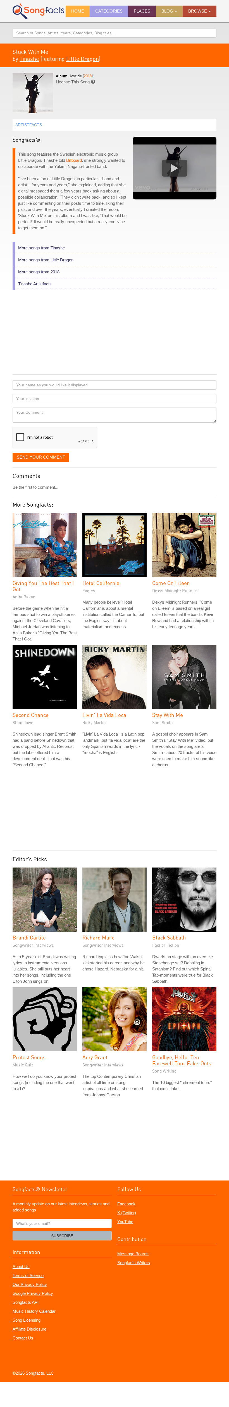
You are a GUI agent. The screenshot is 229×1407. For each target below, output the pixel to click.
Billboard (74, 160)
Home (77, 11)
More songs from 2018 (38, 271)
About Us (21, 1266)
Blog (167, 11)
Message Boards (133, 1253)
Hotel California (101, 583)
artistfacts (28, 124)
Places (142, 11)
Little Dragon (82, 58)
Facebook (126, 1203)
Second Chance (31, 715)
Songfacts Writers (133, 1262)
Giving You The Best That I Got (43, 586)
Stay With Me (167, 715)
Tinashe (29, 58)
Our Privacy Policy (30, 1284)
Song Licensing (26, 1320)
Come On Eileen (171, 583)
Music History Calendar (34, 1311)
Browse (198, 11)
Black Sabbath (169, 937)
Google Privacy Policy (33, 1293)
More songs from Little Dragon (45, 259)
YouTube (125, 1221)
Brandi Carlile (29, 937)
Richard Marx (98, 937)
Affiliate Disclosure (29, 1329)
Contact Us (23, 1338)
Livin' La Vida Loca (104, 715)
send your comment (41, 457)
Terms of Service (28, 1275)
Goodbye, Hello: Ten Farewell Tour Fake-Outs (181, 1060)
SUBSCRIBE (62, 1235)
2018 (88, 75)
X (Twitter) (126, 1212)
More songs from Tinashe (41, 247)
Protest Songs (29, 1057)
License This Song (73, 81)
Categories (109, 11)
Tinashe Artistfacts (35, 283)
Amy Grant (95, 1057)
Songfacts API (26, 1302)
